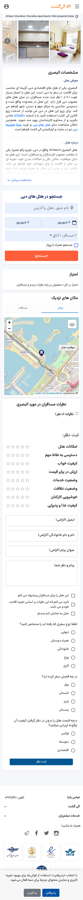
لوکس (65, 733)
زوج (66, 657)
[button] (41, 353)
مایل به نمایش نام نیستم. (53, 613)
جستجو (41, 256)
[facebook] (36, 833)
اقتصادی (63, 750)
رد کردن (32, 893)
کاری (66, 666)
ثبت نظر (41, 761)
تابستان (64, 693)
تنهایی (65, 632)
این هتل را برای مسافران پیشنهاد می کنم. (43, 595)
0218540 (19, 115)
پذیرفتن (51, 893)
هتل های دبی (42, 125)
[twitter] (46, 833)
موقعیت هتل (68, 347)
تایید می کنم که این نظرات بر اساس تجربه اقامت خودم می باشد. (39, 604)
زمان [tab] (60, 308)
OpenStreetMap (54, 393)
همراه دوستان (60, 640)
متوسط (64, 742)
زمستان (64, 710)
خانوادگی (63, 649)
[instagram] (56, 833)
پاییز (66, 701)
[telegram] (26, 833)
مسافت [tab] (22, 308)
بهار (66, 684)
